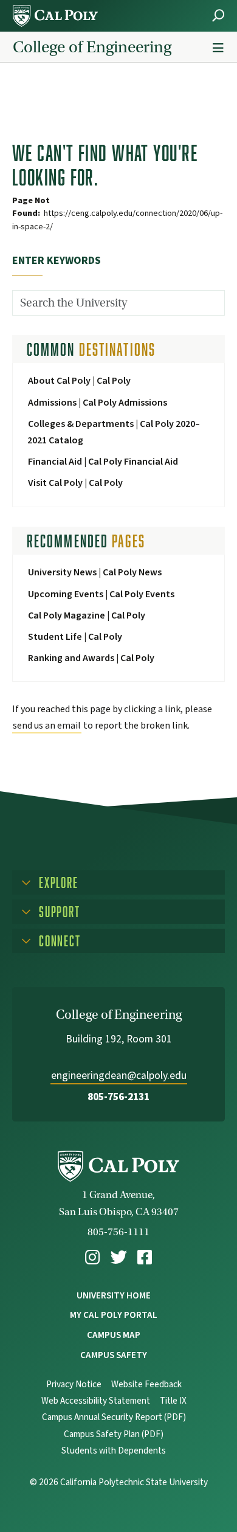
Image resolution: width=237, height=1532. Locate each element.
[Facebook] (145, 1257)
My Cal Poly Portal (113, 1315)
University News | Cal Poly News (95, 572)
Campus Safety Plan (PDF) (113, 1434)
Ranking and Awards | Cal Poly (91, 658)
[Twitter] (119, 1257)
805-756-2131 (118, 1096)
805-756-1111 (118, 1231)
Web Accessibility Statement (95, 1400)
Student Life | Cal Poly (75, 636)
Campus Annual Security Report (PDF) (114, 1417)
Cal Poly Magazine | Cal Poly (86, 615)
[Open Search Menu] (218, 15)
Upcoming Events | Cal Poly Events (101, 594)
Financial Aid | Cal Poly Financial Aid (103, 461)
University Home (114, 1295)
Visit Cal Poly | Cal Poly (75, 483)
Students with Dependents (113, 1450)
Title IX (173, 1400)
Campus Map (113, 1335)
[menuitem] (92, 1257)
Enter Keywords (56, 260)
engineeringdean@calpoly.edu (119, 1075)
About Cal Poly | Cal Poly (79, 380)
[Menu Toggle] (218, 48)
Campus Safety (113, 1355)
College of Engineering (92, 46)
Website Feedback (146, 1384)
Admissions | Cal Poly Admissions (97, 402)
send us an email (47, 725)
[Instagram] (92, 1257)
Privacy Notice (73, 1384)
